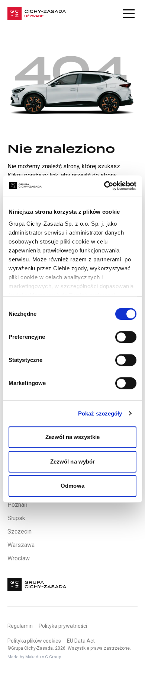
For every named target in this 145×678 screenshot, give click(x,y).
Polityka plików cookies (34, 641)
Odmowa (72, 486)
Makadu (33, 657)
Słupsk (16, 518)
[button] (129, 13)
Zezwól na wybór (72, 461)
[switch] (125, 337)
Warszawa (21, 544)
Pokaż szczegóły (100, 413)
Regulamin (20, 626)
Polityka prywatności (63, 626)
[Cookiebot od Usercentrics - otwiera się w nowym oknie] (104, 186)
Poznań (17, 504)
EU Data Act (81, 641)
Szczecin (19, 531)
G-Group (53, 657)
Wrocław (18, 558)
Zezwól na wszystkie (72, 437)
